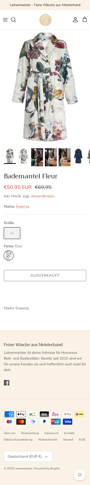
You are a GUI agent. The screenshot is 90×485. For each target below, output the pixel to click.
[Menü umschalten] (5, 19)
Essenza (22, 206)
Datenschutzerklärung (18, 439)
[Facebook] (6, 383)
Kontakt (69, 433)
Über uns (10, 433)
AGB (82, 439)
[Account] (74, 19)
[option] (45, 87)
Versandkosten (43, 196)
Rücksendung (30, 433)
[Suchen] (16, 19)
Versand (68, 439)
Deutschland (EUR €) (25, 456)
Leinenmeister (23, 468)
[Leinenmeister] (45, 19)
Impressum (51, 433)
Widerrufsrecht (47, 439)
